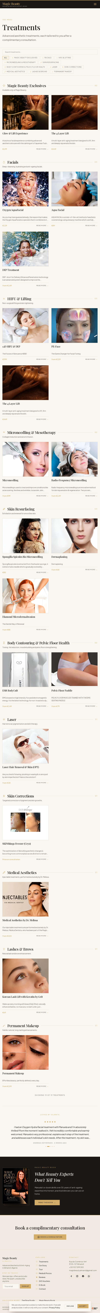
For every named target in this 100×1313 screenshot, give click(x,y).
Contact (42, 1289)
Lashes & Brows (39, 72)
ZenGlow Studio (28, 1300)
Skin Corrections (73, 67)
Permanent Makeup (63, 72)
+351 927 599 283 (76, 1267)
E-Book (42, 1285)
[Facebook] (83, 1276)
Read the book (47, 1202)
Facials (48, 58)
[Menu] (95, 4)
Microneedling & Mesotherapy (21, 62)
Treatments (43, 1261)
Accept (82, 1306)
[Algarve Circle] (71, 1276)
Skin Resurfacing (51, 62)
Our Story (43, 1265)
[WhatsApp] (89, 1276)
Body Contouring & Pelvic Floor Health (26, 67)
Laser (54, 67)
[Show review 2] (47, 1146)
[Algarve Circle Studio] (95, 1308)
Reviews (42, 1277)
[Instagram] (77, 1276)
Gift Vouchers (44, 1281)
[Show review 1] (45, 1146)
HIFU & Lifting (65, 58)
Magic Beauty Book (47, 1300)
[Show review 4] (52, 1146)
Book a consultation (51, 1237)
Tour (41, 1269)
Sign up (25, 1286)
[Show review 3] (50, 1146)
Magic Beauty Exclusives (26, 58)
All (5, 58)
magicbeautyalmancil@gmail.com (83, 1270)
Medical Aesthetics (16, 72)
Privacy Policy (54, 1307)
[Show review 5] (54, 1146)
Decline (70, 1306)
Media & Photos (45, 1273)
